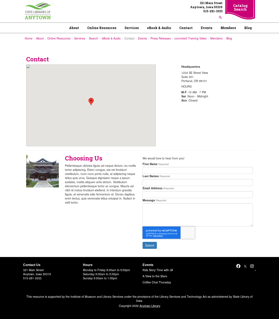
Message (149, 200)
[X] (245, 266)
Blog (248, 28)
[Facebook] (238, 266)
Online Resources (101, 28)
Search (93, 38)
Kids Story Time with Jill (158, 270)
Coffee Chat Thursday (157, 282)
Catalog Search (240, 7)
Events (206, 28)
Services (132, 28)
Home (28, 38)
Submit (149, 245)
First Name (150, 164)
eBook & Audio (159, 28)
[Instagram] (252, 266)
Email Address (153, 188)
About (74, 28)
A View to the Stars (155, 276)
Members (228, 28)
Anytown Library (150, 306)
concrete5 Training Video (190, 38)
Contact (186, 28)
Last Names (151, 176)
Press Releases (161, 38)
